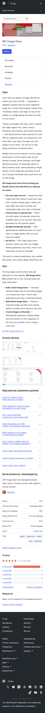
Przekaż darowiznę (33, 647)
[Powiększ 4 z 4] (39, 370)
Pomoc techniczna (10, 643)
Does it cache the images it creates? (17, 458)
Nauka (5, 639)
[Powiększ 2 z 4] (39, 345)
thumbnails (38, 541)
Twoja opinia (7, 587)
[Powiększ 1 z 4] (18, 345)
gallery (22, 536)
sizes (31, 541)
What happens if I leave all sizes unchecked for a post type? (16, 407)
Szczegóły (9, 60)
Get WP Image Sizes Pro (12, 331)
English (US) (38, 531)
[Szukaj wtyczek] (26, 18)
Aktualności (7, 623)
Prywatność (7, 631)
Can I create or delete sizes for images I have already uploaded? (16, 442)
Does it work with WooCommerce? (17, 451)
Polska (11, 681)
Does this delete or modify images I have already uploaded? (16, 425)
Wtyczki (27, 627)
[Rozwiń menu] (41, 3)
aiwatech (12, 45)
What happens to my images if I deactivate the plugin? (14, 434)
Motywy (27, 623)
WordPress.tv (9, 651)
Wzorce (27, 631)
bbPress (7, 667)
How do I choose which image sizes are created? (12, 398)
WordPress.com (10, 658)
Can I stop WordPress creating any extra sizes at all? (15, 416)
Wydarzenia (29, 643)
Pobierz (7, 51)
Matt (5, 663)
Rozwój (8, 78)
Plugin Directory (8, 10)
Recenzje (9, 66)
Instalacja (9, 72)
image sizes (31, 536)
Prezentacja (29, 619)
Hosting (5, 627)
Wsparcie (8, 84)
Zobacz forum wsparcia (12, 604)
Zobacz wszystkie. (35, 587)
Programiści (7, 647)
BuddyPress (8, 671)
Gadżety (28, 651)
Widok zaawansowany (12, 548)
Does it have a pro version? (14, 465)
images (39, 536)
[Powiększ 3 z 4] (18, 360)
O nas (4, 619)
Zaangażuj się (29, 639)
